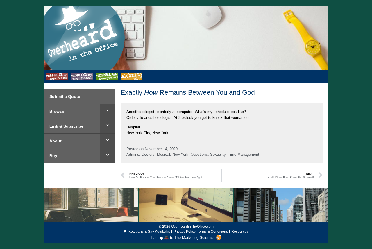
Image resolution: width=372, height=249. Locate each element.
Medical (163, 154)
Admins (132, 154)
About (55, 141)
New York (180, 154)
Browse (56, 111)
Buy (53, 155)
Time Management (243, 154)
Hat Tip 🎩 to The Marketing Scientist (182, 237)
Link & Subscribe (66, 126)
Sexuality (218, 154)
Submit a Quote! (65, 96)
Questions (199, 154)
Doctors (148, 154)
